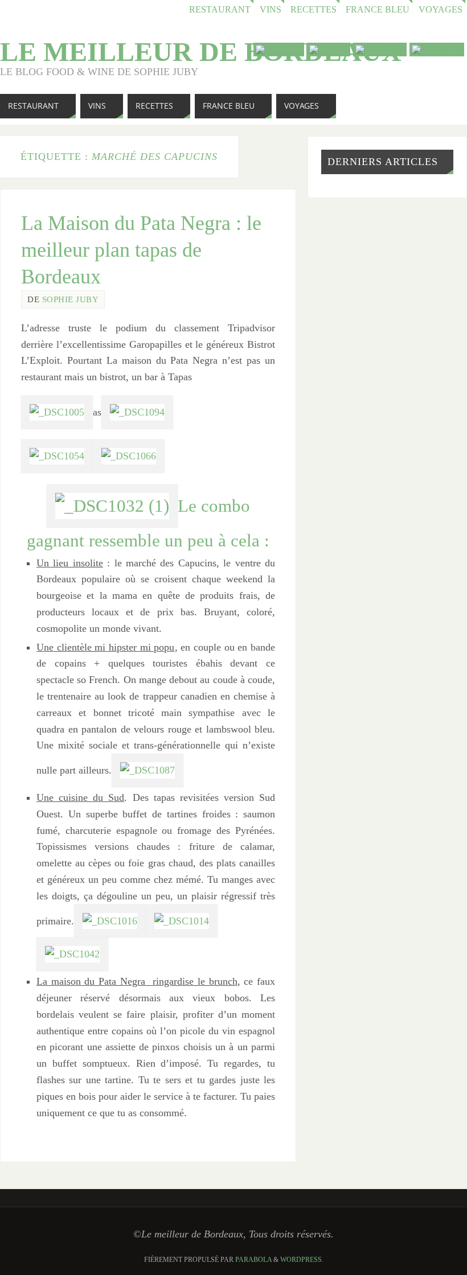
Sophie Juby (70, 299)
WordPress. (301, 1260)
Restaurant (220, 10)
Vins (270, 10)
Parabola (253, 1260)
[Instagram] (436, 49)
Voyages (440, 10)
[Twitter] (328, 49)
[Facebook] (380, 49)
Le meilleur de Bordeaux (201, 52)
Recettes (313, 10)
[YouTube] (278, 49)
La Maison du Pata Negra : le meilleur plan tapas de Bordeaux (141, 250)
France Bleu (377, 10)
